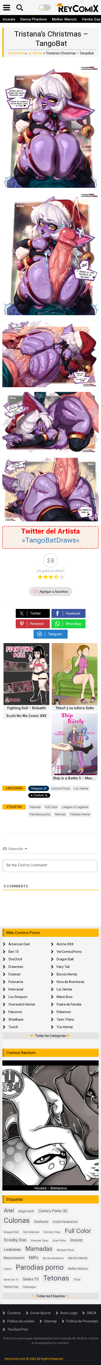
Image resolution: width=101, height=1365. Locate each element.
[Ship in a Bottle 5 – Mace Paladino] (74, 774)
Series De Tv (11, 1279)
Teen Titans (65, 1019)
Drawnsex (15, 967)
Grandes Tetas (39, 1240)
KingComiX (26, 1211)
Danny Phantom (33, 19)
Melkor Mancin (64, 19)
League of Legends (75, 807)
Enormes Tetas (52, 1232)
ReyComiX (16, 53)
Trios (77, 1279)
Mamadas (38, 1248)
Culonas (35, 807)
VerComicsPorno (69, 952)
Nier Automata (31, 1232)
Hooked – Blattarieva (51, 1188)
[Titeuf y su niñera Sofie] (74, 704)
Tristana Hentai (80, 814)
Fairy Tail (63, 967)
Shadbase (15, 1019)
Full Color (51, 807)
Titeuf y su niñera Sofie (74, 708)
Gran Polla (59, 1240)
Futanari (14, 974)
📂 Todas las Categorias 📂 (50, 1036)
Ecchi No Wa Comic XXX (26, 716)
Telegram (37, 788)
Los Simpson (17, 997)
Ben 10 (13, 952)
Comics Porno (60, 788)
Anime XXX (65, 944)
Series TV (31, 1279)
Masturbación (14, 1258)
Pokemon (64, 1012)
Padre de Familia (69, 1004)
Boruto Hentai (67, 974)
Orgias (8, 1269)
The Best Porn (17, 1329)
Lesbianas (12, 1249)
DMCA (91, 1313)
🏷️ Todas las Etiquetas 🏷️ (50, 1296)
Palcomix (15, 1012)
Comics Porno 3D (53, 1211)
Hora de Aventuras (70, 982)
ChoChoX (15, 959)
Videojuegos (29, 1287)
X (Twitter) (37, 795)
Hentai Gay (11, 1286)
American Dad (19, 944)
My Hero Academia (53, 1258)
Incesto (9, 19)
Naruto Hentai (77, 1258)
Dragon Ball (65, 959)
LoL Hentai (35, 53)
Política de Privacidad (82, 1321)
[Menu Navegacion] (6, 7)
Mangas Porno (65, 1250)
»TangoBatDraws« (50, 540)
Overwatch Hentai (21, 1004)
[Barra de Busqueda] (19, 7)
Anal (9, 1210)
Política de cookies (21, 1321)
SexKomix (41, 1222)
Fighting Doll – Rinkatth (26, 708)
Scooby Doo (15, 1239)
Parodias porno (40, 814)
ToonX (13, 1027)
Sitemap (50, 1321)
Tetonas (60, 814)
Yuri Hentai (65, 1027)
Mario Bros (65, 997)
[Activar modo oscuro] (45, 7)
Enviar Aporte (41, 1313)
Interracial (15, 989)
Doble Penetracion (65, 1222)
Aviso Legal (68, 1313)
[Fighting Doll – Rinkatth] (26, 704)
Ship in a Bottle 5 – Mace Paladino (75, 778)
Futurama (15, 982)
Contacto (14, 1313)
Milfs (33, 1257)
